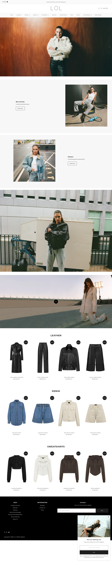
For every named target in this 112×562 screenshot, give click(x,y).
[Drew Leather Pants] (43, 365)
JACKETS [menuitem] (54, 15)
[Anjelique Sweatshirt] (69, 476)
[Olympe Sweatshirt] (17, 476)
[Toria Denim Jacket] (69, 420)
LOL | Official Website (19, 544)
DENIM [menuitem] (26, 15)
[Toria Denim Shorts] (95, 420)
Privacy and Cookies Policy (15, 521)
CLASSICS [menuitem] (18, 15)
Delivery (15, 517)
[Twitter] (7, 2)
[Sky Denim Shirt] (17, 420)
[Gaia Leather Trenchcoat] (17, 365)
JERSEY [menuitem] (35, 15)
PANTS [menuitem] (78, 15)
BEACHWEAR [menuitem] (98, 15)
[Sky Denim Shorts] (43, 420)
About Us (15, 526)
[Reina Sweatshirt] (95, 476)
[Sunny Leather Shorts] (95, 365)
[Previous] (3, 50)
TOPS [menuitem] (71, 15)
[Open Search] (99, 8)
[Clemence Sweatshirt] (43, 476)
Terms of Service (15, 524)
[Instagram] (5, 2)
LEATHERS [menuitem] (44, 15)
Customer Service (15, 512)
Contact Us (42, 514)
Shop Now (20, 115)
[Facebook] (3, 2)
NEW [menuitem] (11, 15)
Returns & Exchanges (15, 519)
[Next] (109, 50)
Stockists (42, 512)
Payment (15, 514)
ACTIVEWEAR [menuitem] (86, 15)
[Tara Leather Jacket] (69, 365)
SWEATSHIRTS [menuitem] (63, 15)
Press (42, 517)
